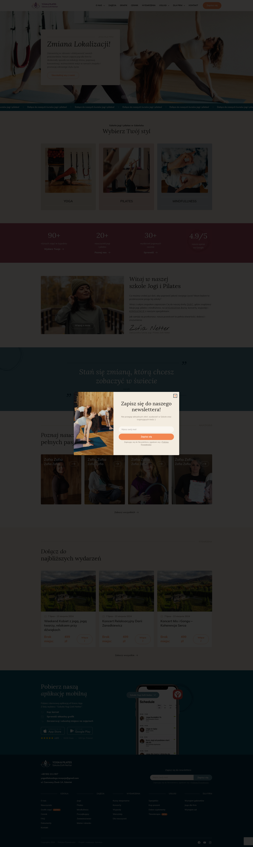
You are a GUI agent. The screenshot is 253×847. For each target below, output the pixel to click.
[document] (126, 423)
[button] (175, 396)
